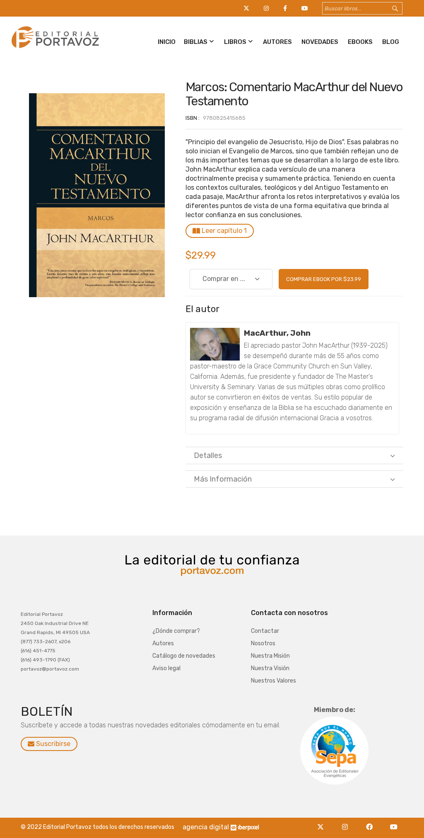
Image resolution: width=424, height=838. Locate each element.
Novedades (319, 42)
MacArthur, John (277, 333)
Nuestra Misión (270, 655)
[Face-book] (371, 822)
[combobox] (362, 8)
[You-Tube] (394, 822)
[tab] (295, 455)
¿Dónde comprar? (176, 631)
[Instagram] (347, 822)
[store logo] (54, 48)
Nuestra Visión (270, 668)
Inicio (167, 42)
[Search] (402, 8)
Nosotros (263, 643)
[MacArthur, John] (215, 344)
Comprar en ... (223, 279)
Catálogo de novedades (183, 655)
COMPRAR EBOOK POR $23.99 (323, 279)
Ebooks (360, 42)
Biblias (195, 42)
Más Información (223, 479)
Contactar (265, 631)
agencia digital (206, 827)
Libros (235, 42)
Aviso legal (166, 668)
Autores (277, 42)
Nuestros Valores (273, 680)
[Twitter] (322, 822)
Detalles (208, 455)
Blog (390, 42)
